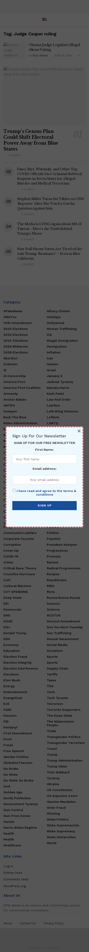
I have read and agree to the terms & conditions (46, 492)
